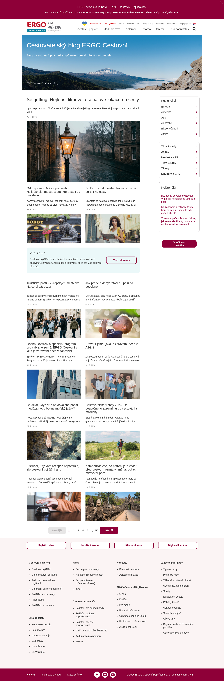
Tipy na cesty (170, 569)
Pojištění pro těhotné (43, 605)
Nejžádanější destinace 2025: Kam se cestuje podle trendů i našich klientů (177, 210)
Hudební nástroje (41, 635)
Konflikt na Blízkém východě (103, 23)
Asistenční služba (128, 574)
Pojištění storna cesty (43, 594)
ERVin (121, 23)
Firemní (160, 29)
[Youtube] (113, 675)
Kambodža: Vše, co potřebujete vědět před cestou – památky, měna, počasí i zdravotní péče (111, 469)
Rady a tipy (148, 23)
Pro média (124, 605)
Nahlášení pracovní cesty (89, 574)
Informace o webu (51, 674)
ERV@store (38, 652)
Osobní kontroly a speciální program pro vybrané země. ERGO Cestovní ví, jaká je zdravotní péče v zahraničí (53, 347)
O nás (122, 594)
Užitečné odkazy (172, 607)
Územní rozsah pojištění (176, 585)
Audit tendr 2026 (128, 627)
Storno (147, 29)
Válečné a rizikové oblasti (177, 580)
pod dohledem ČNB (182, 674)
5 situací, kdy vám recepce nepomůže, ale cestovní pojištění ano (53, 467)
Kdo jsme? (171, 23)
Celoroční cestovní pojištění (47, 589)
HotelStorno (38, 646)
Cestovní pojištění (88, 29)
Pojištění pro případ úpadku (90, 608)
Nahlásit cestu (133, 23)
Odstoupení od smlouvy (176, 632)
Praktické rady (171, 574)
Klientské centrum (129, 569)
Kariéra (123, 599)
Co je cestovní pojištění (44, 574)
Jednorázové (112, 29)
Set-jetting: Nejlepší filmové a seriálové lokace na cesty (83, 99)
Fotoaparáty (38, 630)
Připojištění (38, 599)
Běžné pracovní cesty (87, 569)
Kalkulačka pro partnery (88, 636)
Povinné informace (129, 610)
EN (194, 23)
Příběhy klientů (171, 602)
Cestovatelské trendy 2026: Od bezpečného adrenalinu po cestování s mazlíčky (111, 408)
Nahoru (31, 674)
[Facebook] (97, 675)
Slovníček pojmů (172, 613)
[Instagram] (105, 675)
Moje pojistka (185, 23)
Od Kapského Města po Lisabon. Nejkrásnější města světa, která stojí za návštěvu (53, 192)
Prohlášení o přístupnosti (132, 621)
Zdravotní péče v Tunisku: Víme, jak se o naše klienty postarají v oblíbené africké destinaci (178, 221)
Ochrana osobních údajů (132, 616)
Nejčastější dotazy (173, 596)
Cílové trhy (169, 618)
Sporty (166, 591)
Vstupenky (37, 641)
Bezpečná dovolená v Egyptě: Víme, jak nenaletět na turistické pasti (178, 198)
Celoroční (131, 29)
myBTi (79, 589)
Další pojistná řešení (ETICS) (91, 630)
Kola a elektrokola (41, 624)
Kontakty (160, 23)
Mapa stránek (74, 674)
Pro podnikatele (180, 29)
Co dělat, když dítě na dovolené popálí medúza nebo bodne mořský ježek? (53, 406)
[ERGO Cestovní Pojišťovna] (44, 27)
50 (96, 530)
